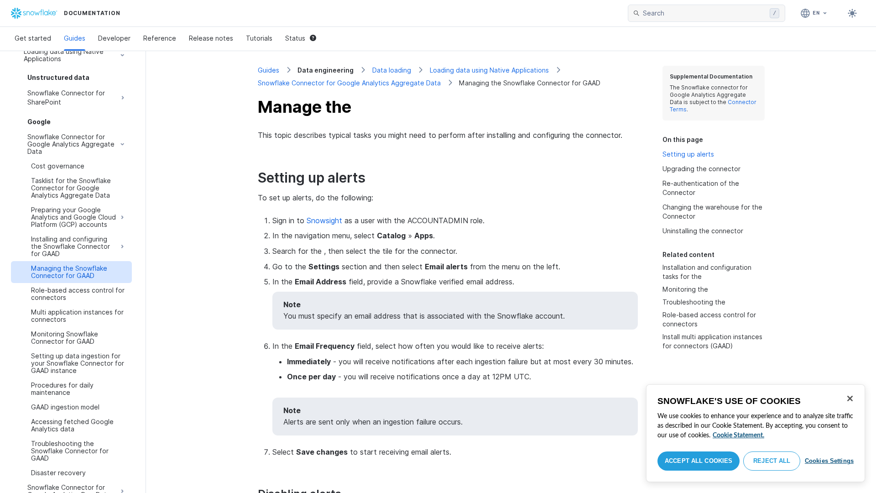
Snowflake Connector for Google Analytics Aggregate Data (349, 83)
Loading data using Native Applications (489, 70)
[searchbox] (704, 13)
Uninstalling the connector (702, 231)
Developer (114, 38)
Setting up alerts (688, 154)
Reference (159, 38)
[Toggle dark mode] (852, 13)
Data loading (391, 70)
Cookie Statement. (738, 435)
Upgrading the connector (701, 169)
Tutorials (259, 38)
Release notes (211, 38)
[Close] (850, 398)
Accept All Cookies (698, 460)
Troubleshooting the (693, 302)
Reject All (771, 460)
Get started (33, 38)
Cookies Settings (829, 460)
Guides (74, 38)
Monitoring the (685, 289)
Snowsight (324, 220)
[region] (755, 433)
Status (295, 38)
